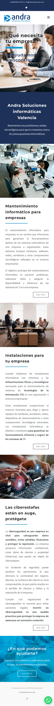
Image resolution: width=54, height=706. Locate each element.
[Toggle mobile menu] (48, 17)
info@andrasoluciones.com (34, 2)
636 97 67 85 (19, 2)
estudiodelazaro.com (27, 692)
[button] (48, 700)
